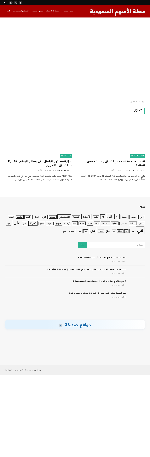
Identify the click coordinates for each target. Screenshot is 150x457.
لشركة (120, 231)
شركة (33, 223)
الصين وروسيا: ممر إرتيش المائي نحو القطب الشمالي (101, 258)
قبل (132, 231)
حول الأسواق (67, 11)
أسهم (124, 216)
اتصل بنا (8, 370)
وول (79, 231)
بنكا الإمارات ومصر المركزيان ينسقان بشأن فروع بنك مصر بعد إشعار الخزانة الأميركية (86, 270)
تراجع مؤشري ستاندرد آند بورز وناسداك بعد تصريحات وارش (99, 281)
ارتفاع (96, 217)
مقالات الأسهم (52, 11)
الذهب (28, 217)
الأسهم (87, 216)
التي (44, 216)
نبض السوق (37, 11)
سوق (42, 223)
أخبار (8, 11)
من (93, 230)
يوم (64, 231)
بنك (74, 223)
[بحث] (5, 2)
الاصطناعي (64, 216)
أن (117, 216)
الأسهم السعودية (20, 11)
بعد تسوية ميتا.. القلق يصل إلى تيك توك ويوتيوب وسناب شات (97, 293)
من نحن (37, 370)
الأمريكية (76, 217)
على (17, 222)
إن (103, 216)
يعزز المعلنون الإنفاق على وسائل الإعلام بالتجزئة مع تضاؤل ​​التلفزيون (39, 163)
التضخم (52, 217)
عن (8, 223)
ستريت (49, 223)
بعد (90, 223)
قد (126, 231)
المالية (114, 223)
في (140, 230)
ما (114, 231)
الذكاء (36, 216)
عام (24, 223)
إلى (109, 216)
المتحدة (105, 223)
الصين (141, 223)
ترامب (67, 223)
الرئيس (19, 217)
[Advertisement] (75, 59)
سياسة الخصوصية (23, 370)
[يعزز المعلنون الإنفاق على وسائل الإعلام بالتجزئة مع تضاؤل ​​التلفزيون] (38, 138)
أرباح (142, 217)
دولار (58, 223)
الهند (97, 223)
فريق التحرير (133, 170)
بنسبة (82, 223)
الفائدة (132, 223)
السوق (11, 217)
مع (108, 230)
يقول (72, 230)
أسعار (133, 216)
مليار (101, 231)
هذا (86, 231)
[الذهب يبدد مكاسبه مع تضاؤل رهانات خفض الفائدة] (111, 138)
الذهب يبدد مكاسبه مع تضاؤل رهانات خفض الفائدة (116, 163)
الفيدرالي (124, 223)
